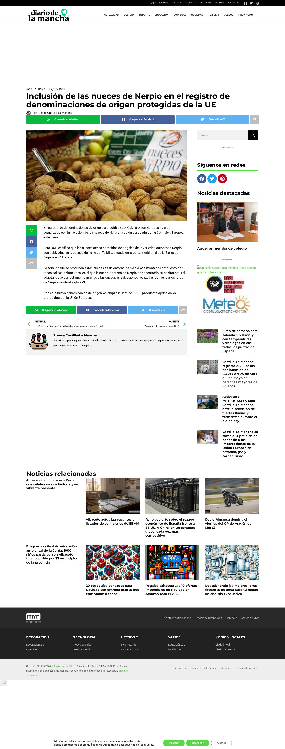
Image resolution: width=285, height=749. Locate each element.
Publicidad (206, 3)
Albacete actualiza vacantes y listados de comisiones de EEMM (112, 521)
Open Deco (32, 649)
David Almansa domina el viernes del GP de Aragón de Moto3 (228, 523)
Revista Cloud (81, 649)
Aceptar (174, 743)
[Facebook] (245, 3)
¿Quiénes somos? (159, 3)
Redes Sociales (82, 644)
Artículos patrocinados (177, 617)
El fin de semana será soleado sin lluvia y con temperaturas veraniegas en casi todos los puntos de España (239, 341)
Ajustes (221, 743)
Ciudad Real (222, 644)
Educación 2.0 (176, 644)
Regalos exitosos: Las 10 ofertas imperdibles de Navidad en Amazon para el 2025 (171, 590)
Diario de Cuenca (225, 649)
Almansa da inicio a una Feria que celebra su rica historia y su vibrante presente (52, 484)
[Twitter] (251, 3)
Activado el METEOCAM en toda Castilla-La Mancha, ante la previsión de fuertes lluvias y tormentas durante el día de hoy (239, 409)
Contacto (232, 3)
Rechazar (198, 743)
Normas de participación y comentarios (211, 668)
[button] (254, 15)
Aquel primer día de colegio (222, 248)
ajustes (148, 744)
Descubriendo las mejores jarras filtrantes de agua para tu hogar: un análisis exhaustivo (231, 590)
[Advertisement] (142, 53)
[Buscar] (253, 135)
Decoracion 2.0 (35, 644)
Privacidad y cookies (246, 668)
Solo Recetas (128, 644)
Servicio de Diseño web (208, 617)
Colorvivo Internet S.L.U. (63, 666)
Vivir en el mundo (131, 649)
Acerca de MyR (250, 617)
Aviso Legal (181, 668)
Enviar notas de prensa (184, 3)
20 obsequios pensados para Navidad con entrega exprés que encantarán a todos (112, 590)
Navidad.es (175, 649)
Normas (219, 3)
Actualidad (36, 89)
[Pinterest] (257, 3)
